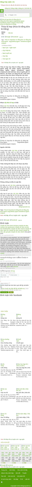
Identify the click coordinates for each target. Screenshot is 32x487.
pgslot (8, 266)
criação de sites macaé (16, 230)
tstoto (2, 259)
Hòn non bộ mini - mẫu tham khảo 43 (5, 454)
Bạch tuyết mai (7, 53)
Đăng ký (7, 8)
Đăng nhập (14, 8)
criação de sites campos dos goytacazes (14, 226)
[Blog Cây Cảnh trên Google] (7, 37)
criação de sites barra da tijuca (9, 225)
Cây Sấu (5, 56)
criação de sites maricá (18, 228)
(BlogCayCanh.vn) (24, 207)
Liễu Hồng (4, 367)
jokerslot (15, 266)
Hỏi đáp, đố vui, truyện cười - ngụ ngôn (12, 62)
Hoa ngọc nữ (6, 59)
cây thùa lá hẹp (9, 102)
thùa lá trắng (16, 39)
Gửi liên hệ (28, 8)
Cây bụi (10, 33)
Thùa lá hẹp (8, 39)
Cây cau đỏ (4, 392)
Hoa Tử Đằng (5, 417)
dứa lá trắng (25, 39)
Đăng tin (21, 8)
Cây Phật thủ (6, 50)
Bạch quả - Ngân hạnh (9, 47)
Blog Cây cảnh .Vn (7, 2)
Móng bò (19, 318)
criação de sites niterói (17, 232)
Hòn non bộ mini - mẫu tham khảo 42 (16, 454)
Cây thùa (3, 111)
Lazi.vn (21, 37)
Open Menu (2, 11)
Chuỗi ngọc (20, 343)
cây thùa (6, 106)
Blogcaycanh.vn (26, 486)
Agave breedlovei (21, 41)
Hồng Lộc (4, 318)
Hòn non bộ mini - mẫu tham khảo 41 (26, 454)
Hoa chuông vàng (6, 343)
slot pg (13, 271)
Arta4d (2, 253)
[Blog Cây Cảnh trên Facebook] (15, 37)
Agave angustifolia (10, 41)
